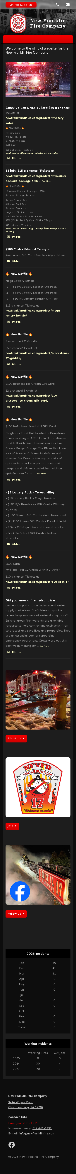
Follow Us (14, 913)
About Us (14, 738)
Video (16, 261)
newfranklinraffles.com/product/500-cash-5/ (37, 581)
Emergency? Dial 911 (23, 1123)
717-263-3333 (42, 1128)
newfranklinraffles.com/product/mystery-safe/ (32, 153)
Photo (16, 158)
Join (10, 826)
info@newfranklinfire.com (37, 1133)
